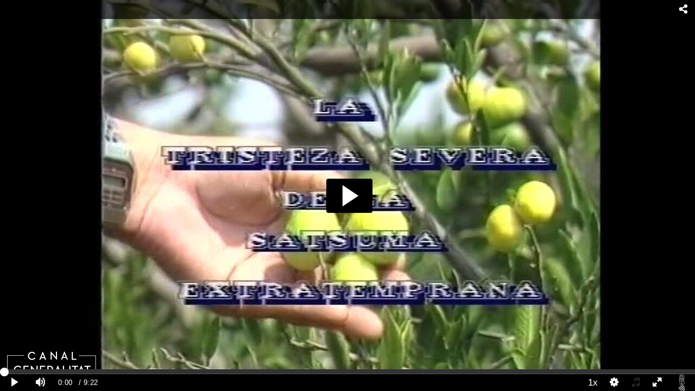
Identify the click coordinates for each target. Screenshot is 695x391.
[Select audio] (636, 382)
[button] (349, 196)
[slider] (347, 371)
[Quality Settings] (615, 382)
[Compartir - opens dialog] (683, 9)
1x (593, 382)
